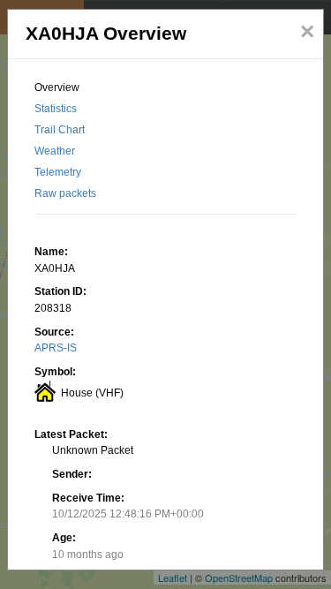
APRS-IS (55, 348)
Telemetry (57, 172)
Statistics (55, 108)
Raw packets (65, 193)
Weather (54, 151)
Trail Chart (59, 130)
